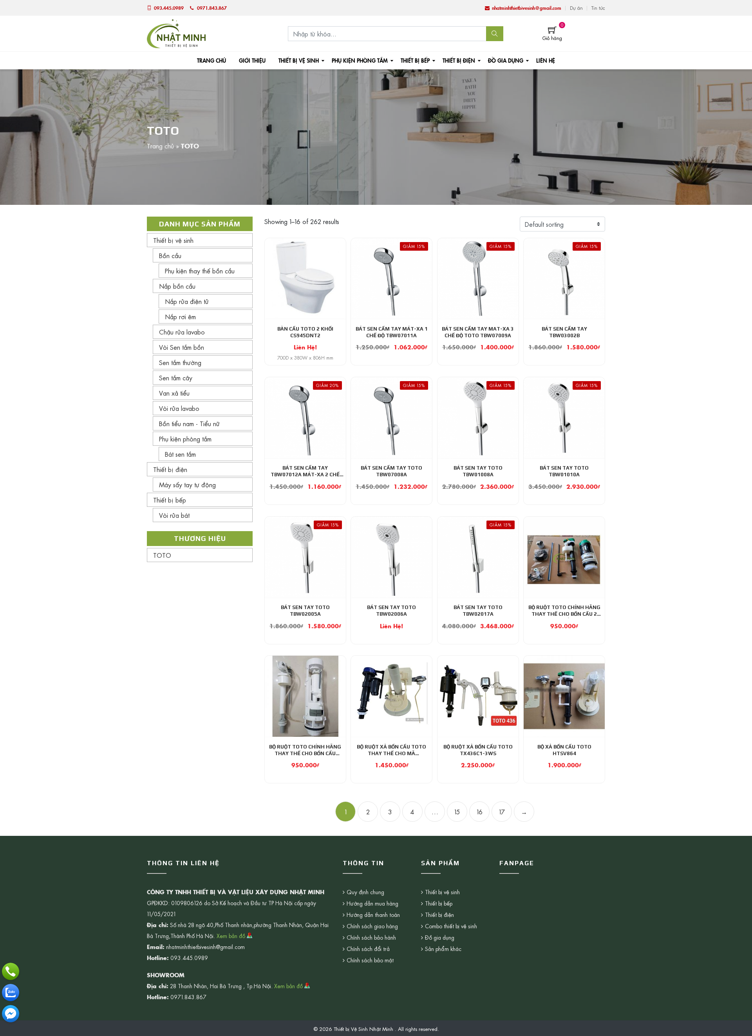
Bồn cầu (170, 255)
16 (480, 811)
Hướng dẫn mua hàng (372, 903)
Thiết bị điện (459, 60)
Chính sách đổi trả (368, 949)
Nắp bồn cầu (177, 286)
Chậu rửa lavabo (182, 331)
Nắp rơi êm (180, 316)
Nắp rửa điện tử (187, 301)
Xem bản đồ (232, 936)
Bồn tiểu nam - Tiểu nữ (189, 423)
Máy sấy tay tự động (187, 484)
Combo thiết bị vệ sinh (451, 926)
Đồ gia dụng (505, 60)
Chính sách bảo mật (370, 960)
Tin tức (598, 7)
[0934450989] (10, 992)
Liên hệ (545, 60)
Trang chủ (211, 60)
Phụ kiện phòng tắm (360, 60)
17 (502, 811)
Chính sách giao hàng (372, 926)
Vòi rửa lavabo (179, 408)
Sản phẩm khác (443, 949)
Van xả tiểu (174, 393)
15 (457, 811)
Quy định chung (365, 892)
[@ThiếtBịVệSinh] (10, 1013)
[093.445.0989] (10, 971)
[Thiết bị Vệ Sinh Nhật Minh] (176, 32)
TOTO (162, 555)
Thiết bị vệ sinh (298, 60)
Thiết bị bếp (415, 60)
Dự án (576, 7)
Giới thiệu (252, 60)
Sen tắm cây (175, 377)
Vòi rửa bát (174, 515)
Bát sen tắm (180, 454)
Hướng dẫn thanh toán (373, 914)
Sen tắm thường (180, 362)
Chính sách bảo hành (371, 937)
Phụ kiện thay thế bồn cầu (200, 270)
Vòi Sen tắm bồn (181, 347)
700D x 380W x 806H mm (305, 357)
